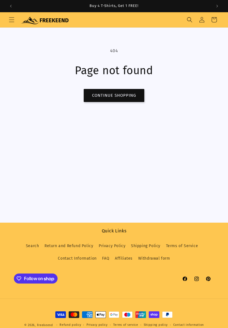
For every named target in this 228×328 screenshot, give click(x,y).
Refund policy (70, 325)
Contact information (188, 325)
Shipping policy (156, 325)
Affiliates (124, 258)
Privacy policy (97, 325)
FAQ (105, 258)
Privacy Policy (112, 245)
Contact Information (77, 258)
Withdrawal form (154, 258)
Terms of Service (182, 245)
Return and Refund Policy (68, 245)
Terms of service (125, 325)
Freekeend (45, 325)
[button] (12, 20)
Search (32, 245)
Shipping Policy (145, 245)
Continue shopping (114, 95)
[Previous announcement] (11, 6)
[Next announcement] (217, 6)
